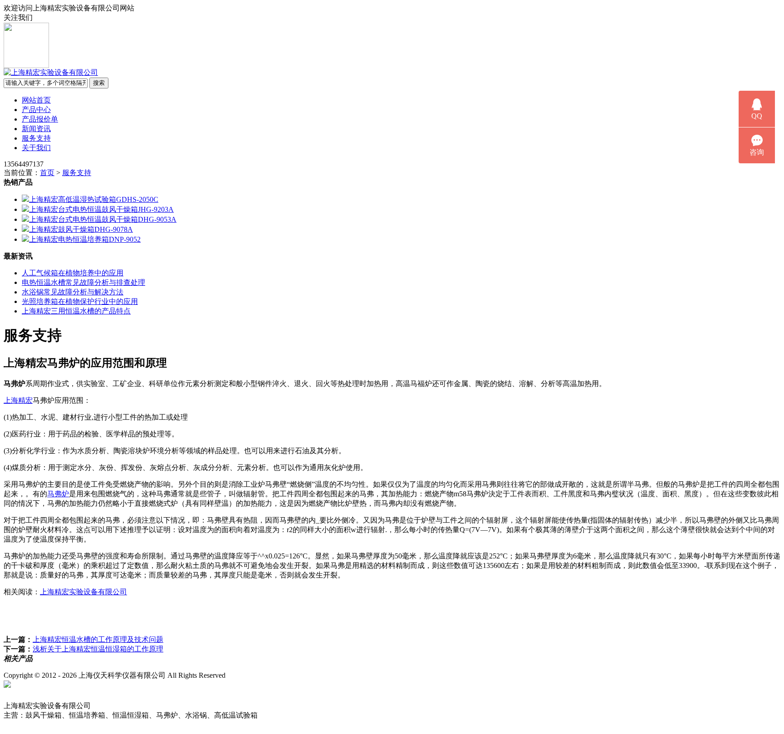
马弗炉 (58, 494)
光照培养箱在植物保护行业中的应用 (80, 301)
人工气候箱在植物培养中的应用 (72, 273)
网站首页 (36, 100)
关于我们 (36, 148)
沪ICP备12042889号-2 (269, 675)
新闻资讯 (36, 128)
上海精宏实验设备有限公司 (83, 592)
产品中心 (36, 109)
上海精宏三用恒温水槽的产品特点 (76, 311)
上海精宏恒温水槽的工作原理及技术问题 (98, 639)
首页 (47, 172)
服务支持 (36, 138)
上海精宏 (18, 400)
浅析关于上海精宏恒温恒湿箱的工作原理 (98, 649)
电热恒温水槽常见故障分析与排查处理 (83, 282)
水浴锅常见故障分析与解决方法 (72, 292)
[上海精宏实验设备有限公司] (51, 72)
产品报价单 (40, 119)
